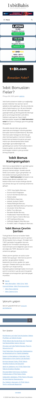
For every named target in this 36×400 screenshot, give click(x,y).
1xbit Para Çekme (11, 289)
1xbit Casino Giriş (11, 291)
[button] (31, 19)
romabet (18, 392)
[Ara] (29, 320)
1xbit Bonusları (10, 283)
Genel (7, 281)
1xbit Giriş (20, 283)
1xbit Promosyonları (21, 286)
